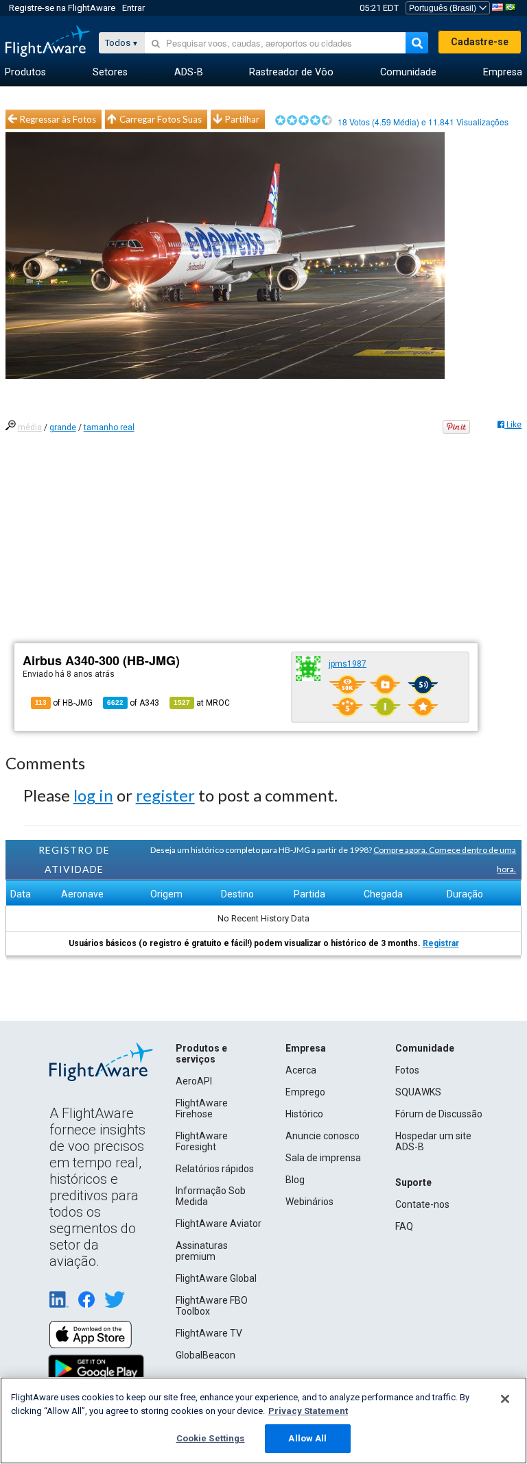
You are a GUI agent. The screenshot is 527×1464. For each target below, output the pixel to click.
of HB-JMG (64, 703)
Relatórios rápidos (215, 1168)
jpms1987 (347, 664)
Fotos (407, 1070)
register (165, 795)
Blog (295, 1179)
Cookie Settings (210, 1438)
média (30, 427)
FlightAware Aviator (218, 1223)
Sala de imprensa (323, 1157)
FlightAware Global (216, 1278)
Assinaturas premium (202, 1251)
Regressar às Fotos (58, 119)
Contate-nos (422, 1204)
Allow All (307, 1438)
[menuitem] (25, 72)
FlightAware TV (209, 1333)
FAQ (404, 1226)
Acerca (300, 1070)
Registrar (441, 943)
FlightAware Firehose (202, 1108)
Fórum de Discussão (438, 1113)
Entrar (133, 8)
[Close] (505, 1399)
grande (62, 427)
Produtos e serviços (201, 1054)
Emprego (305, 1092)
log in (93, 795)
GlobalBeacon (205, 1355)
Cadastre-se (479, 41)
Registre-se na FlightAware (62, 8)
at (202, 703)
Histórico (304, 1113)
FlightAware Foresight (202, 1141)
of (133, 703)
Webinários (309, 1201)
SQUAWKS (418, 1092)
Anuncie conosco (322, 1135)
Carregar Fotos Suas (160, 119)
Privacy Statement (308, 1411)
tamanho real (109, 427)
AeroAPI (194, 1081)
